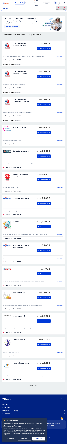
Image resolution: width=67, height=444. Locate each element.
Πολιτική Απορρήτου (13, 430)
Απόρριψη (24, 438)
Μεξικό (47, 423)
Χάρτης (58, 9)
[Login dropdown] (57, 3)
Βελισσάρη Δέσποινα (21, 151)
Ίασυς (15, 269)
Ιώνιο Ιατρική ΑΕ (19, 316)
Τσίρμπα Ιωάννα (19, 340)
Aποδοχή (39, 438)
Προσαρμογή (10, 438)
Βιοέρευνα (17, 222)
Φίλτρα (64, 9)
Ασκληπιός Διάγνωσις (21, 363)
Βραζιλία (51, 425)
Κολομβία (51, 423)
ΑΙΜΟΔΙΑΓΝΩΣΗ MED (21, 198)
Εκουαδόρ (57, 423)
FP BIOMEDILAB (19, 292)
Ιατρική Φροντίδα (19, 127)
